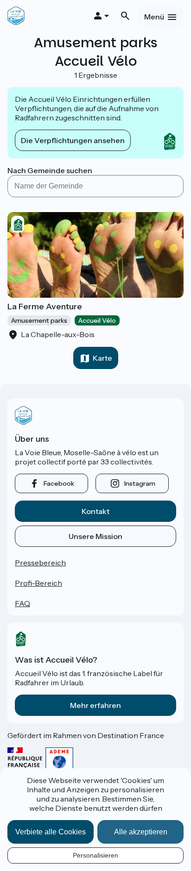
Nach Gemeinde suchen (49, 170)
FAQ (22, 603)
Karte (102, 358)
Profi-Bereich (38, 583)
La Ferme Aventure (44, 306)
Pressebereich (40, 562)
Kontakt (95, 511)
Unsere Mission (95, 536)
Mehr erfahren (95, 705)
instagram (139, 483)
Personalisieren (95, 855)
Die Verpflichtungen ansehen (73, 140)
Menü (154, 16)
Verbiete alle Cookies (50, 832)
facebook (59, 483)
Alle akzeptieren (140, 832)
